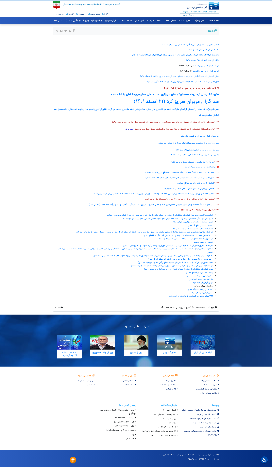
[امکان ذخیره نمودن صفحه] (61, 31)
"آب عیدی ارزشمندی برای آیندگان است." (203, 49)
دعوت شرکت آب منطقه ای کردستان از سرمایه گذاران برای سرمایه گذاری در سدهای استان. (177, 269)
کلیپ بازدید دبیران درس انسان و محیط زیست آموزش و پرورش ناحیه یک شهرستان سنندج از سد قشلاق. (171, 266)
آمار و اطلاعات (184, 20)
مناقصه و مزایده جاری (208, 393)
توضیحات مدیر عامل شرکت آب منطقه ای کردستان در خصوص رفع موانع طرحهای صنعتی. (179, 172)
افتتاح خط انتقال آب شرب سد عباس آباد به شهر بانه (193, 229)
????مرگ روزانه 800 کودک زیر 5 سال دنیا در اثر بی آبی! (191, 296)
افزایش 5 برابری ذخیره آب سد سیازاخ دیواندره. (195, 183)
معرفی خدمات (170, 20)
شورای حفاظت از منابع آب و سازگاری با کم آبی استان (192, 222)
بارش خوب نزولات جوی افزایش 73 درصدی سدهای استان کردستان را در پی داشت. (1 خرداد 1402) (179, 76)
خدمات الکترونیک (154, 20)
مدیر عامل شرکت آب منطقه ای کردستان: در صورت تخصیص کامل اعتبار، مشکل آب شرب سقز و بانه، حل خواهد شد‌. (167, 218)
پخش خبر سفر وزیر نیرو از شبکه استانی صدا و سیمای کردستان (194, 155)
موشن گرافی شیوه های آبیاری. (201, 293)
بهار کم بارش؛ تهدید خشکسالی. (200, 279)
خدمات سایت (126, 20)
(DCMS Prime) (204, 459)
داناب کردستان (128, 380)
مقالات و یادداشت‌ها (168, 385)
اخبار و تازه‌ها (171, 380)
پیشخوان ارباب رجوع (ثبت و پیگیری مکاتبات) (84, 20)
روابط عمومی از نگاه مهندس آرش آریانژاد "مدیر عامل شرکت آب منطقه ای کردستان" (180, 259)
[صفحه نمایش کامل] (57, 31)
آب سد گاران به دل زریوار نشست (206, 65)
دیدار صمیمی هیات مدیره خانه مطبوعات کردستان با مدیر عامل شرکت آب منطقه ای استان (178, 235)
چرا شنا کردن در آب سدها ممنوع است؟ (200, 167)
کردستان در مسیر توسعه (203, 242)
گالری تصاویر (171, 389)
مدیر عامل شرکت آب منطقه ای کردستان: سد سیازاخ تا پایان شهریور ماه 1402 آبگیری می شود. (182, 81)
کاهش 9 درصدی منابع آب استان (200, 225)
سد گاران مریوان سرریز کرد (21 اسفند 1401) (176, 102)
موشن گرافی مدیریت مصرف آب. (200, 276)
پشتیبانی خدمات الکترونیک (206, 389)
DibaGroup (192, 459)
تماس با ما (58, 20)
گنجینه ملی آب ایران (208, 427)
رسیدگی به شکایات (85, 380)
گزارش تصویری (111, 20)
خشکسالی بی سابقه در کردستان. (200, 289)
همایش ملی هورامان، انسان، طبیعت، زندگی (198, 410)
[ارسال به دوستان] (70, 31)
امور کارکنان (139, 20)
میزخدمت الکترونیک (209, 380)
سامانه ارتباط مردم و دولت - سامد (203, 418)
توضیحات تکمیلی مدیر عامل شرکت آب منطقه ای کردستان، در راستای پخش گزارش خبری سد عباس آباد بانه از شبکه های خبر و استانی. (160, 215)
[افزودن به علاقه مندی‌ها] (65, 31)
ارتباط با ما (89, 385)
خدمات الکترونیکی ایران (206, 414)
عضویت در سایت (210, 385)
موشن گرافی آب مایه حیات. (202, 282)
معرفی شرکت (199, 20)
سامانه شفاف (129, 385)
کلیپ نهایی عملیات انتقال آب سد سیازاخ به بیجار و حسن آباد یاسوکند (186, 239)
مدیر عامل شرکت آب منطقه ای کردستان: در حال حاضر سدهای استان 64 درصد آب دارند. (179, 178)
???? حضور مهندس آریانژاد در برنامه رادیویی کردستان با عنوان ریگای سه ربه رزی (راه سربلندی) (175, 262)
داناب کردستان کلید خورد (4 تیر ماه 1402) (202, 60)
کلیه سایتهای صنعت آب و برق (204, 423)
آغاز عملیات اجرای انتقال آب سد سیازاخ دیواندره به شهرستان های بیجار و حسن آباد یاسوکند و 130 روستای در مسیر (168, 245)
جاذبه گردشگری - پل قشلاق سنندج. (199, 272)
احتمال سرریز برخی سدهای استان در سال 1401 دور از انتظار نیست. (188, 188)
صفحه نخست (213, 20)
